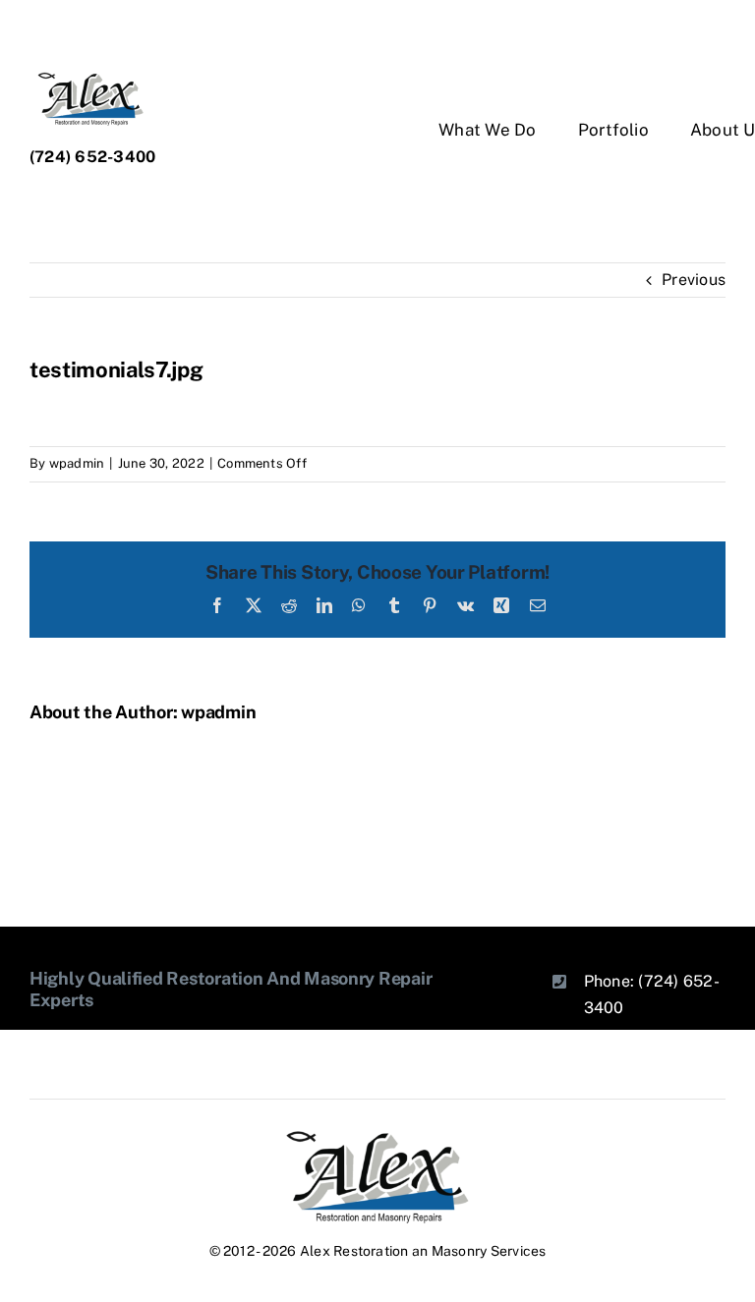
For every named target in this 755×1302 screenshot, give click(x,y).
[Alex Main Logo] (377, 1136)
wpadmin (77, 463)
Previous (694, 279)
